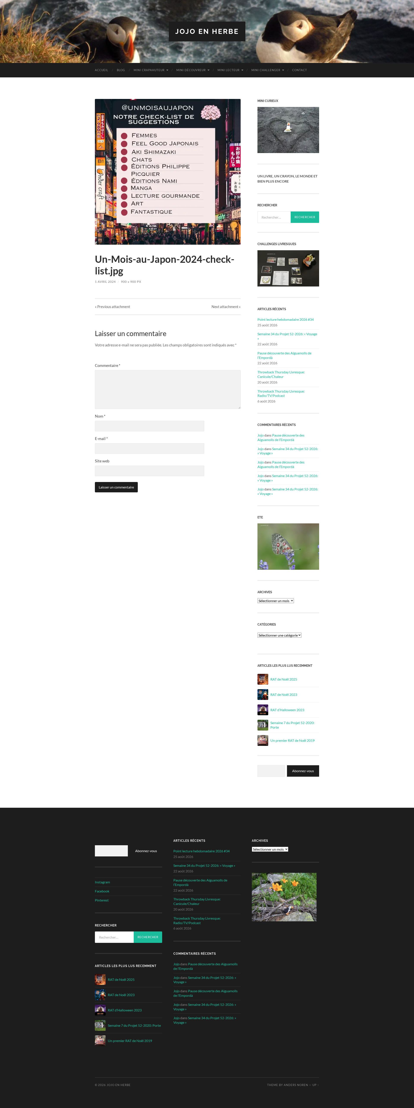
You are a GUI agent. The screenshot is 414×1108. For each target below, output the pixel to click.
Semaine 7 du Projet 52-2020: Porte (292, 725)
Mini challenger (265, 70)
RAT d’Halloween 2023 (287, 710)
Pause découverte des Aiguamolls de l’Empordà (284, 355)
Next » (226, 306)
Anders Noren (296, 1085)
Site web (102, 461)
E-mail (101, 438)
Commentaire (107, 365)
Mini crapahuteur (149, 70)
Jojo (260, 435)
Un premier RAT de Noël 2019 (292, 740)
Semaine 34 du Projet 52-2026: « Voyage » (287, 336)
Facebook (102, 891)
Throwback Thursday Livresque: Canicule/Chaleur (281, 374)
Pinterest (102, 900)
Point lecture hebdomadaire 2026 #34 (285, 319)
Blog (121, 70)
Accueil (101, 70)
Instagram (102, 882)
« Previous (112, 306)
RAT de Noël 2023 (283, 694)
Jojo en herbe (207, 31)
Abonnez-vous (303, 771)
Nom (100, 416)
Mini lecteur (229, 70)
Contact (299, 70)
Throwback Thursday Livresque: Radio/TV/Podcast (281, 393)
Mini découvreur (191, 70)
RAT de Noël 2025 (283, 679)
